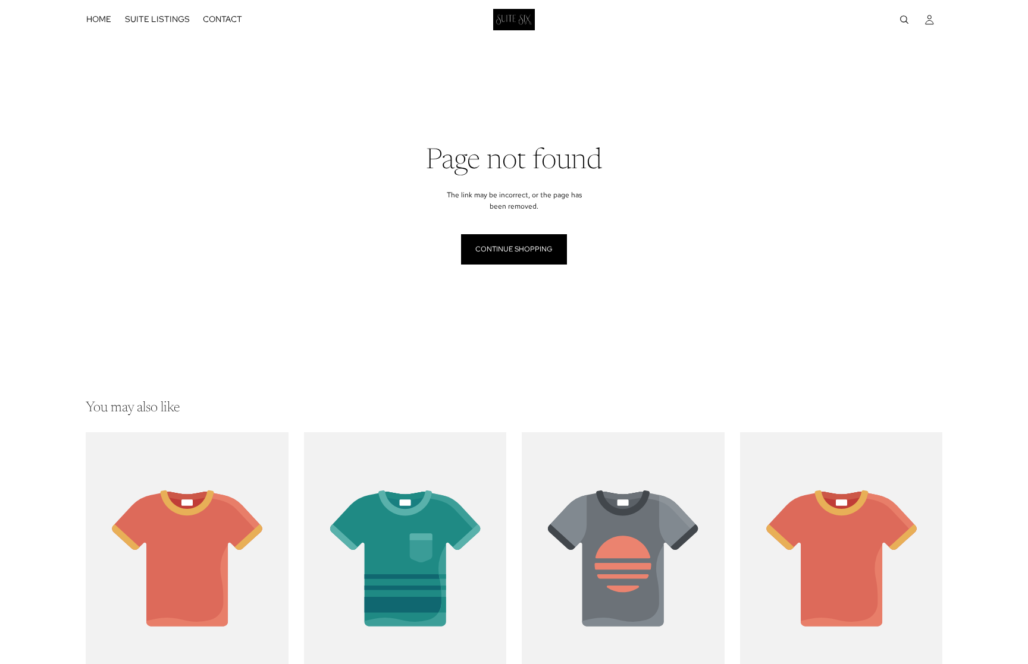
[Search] (904, 20)
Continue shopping (514, 249)
